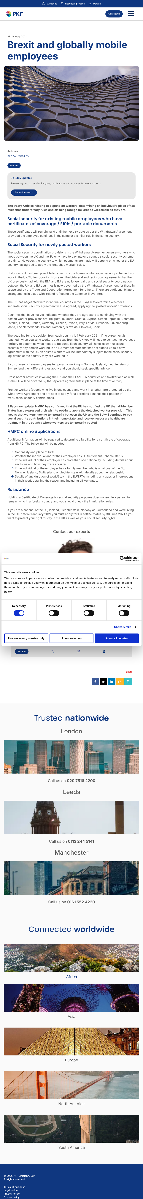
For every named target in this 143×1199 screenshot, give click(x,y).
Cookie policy (11, 1196)
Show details (122, 627)
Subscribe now (23, 192)
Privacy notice (12, 1193)
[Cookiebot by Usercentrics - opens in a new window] (122, 559)
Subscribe (52, 3)
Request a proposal (75, 3)
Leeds (71, 791)
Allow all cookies (117, 638)
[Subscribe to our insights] (43, 3)
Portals (97, 3)
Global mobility (18, 156)
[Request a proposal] (62, 3)
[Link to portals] (90, 4)
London (71, 731)
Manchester (71, 852)
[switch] (54, 613)
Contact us (114, 13)
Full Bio (22, 651)
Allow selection (72, 638)
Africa (71, 976)
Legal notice (11, 1190)
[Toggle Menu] (131, 13)
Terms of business (14, 1186)
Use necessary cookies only (26, 638)
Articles (14, 165)
